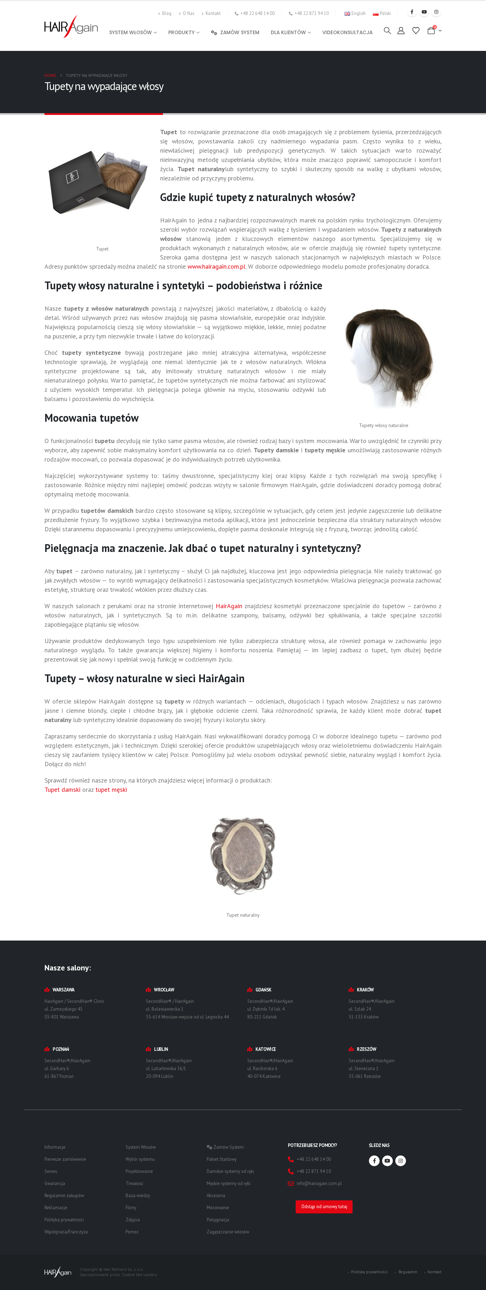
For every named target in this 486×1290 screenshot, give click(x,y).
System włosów (130, 32)
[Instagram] (436, 12)
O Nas (188, 13)
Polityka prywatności (64, 1219)
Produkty (181, 32)
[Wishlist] (416, 30)
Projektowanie (139, 1171)
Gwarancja (54, 1183)
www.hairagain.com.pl (216, 266)
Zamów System (228, 1147)
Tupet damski (63, 789)
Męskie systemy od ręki (228, 1183)
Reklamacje (55, 1207)
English (359, 13)
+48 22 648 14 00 (258, 13)
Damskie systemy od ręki (230, 1171)
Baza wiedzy (138, 1195)
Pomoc (132, 1231)
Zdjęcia (133, 1219)
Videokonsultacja (347, 32)
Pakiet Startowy (222, 1159)
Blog (166, 13)
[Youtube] (424, 12)
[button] (387, 30)
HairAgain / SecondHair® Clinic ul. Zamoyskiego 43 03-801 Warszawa (74, 1009)
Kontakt (213, 13)
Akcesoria (216, 1195)
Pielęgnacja (218, 1219)
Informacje (54, 1147)
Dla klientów (288, 32)
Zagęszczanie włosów (228, 1231)
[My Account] (401, 30)
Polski (385, 13)
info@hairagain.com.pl (319, 1183)
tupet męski (111, 789)
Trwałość (134, 1183)
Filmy (131, 1207)
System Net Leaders (139, 1274)
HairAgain (230, 606)
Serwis (50, 1171)
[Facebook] (412, 12)
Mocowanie (218, 1207)
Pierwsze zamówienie (65, 1159)
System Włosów (141, 1147)
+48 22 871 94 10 (312, 13)
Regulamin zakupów (64, 1195)
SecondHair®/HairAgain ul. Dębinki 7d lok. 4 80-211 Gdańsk (270, 1009)
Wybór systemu (140, 1159)
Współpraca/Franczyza (66, 1231)
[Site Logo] (71, 26)
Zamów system (239, 32)
